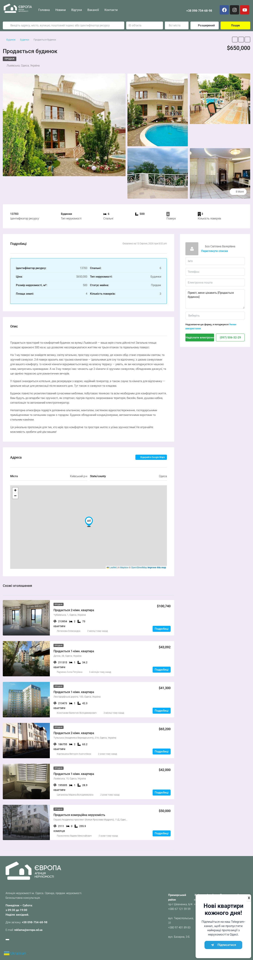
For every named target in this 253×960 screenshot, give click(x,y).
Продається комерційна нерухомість (79, 815)
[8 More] (220, 173)
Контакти (111, 10)
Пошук (235, 25)
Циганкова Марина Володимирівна (75, 794)
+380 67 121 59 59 (179, 909)
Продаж (9, 59)
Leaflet (112, 567)
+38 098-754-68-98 (199, 10)
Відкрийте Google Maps (152, 457)
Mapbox (124, 567)
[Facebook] (224, 9)
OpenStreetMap (139, 567)
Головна (44, 10)
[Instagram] (234, 9)
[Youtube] (244, 9)
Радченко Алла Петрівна (69, 672)
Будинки (24, 39)
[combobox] (177, 25)
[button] (89, 521)
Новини (60, 10)
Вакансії (93, 10)
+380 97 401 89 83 (179, 927)
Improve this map (157, 567)
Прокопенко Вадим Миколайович (74, 836)
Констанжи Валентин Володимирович (76, 713)
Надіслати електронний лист (200, 337)
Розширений (206, 25)
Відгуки (76, 10)
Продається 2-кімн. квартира (74, 610)
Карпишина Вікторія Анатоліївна (74, 754)
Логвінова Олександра (68, 631)
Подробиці (162, 628)
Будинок (11, 39)
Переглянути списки (214, 251)
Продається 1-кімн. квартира (74, 651)
